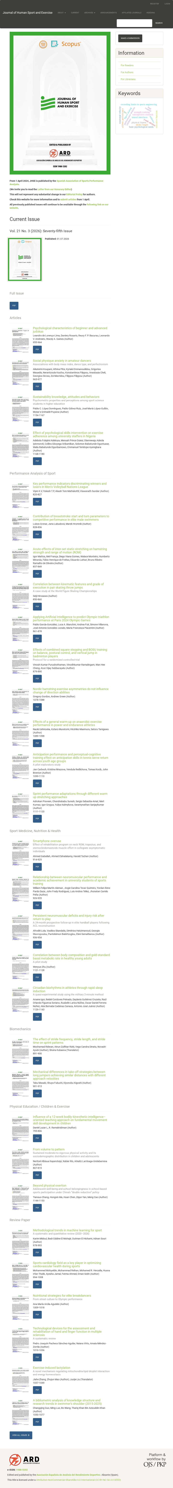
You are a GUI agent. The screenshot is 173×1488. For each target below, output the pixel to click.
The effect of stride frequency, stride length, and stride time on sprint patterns (69, 1040)
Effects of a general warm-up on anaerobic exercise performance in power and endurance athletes (67, 723)
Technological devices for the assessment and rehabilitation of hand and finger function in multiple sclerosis (67, 1333)
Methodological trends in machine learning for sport (67, 1231)
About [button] (61, 13)
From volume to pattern (66, 1153)
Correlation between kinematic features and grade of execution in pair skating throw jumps (68, 587)
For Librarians (128, 79)
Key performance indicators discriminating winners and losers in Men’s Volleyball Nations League (70, 485)
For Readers (127, 65)
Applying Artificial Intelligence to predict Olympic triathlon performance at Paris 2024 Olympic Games (71, 618)
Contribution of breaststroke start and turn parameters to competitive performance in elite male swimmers (71, 517)
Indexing (150, 13)
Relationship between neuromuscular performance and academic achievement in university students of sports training (70, 880)
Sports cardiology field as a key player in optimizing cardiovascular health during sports (67, 1264)
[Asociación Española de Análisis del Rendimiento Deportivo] (24, 1460)
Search (159, 23)
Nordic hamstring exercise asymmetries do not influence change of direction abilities (71, 690)
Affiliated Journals (131, 13)
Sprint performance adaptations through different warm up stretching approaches (70, 795)
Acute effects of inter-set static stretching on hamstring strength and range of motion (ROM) (70, 550)
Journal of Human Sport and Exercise (28, 12)
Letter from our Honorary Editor (54, 189)
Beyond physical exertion (70, 1189)
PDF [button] (14, 305)
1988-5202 (22, 1469)
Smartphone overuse (69, 846)
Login (167, 4)
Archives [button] (89, 13)
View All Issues (20, 1435)
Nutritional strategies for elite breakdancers (62, 1297)
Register (154, 4)
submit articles (68, 199)
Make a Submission (130, 38)
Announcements (108, 13)
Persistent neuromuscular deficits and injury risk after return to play (71, 920)
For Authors (127, 72)
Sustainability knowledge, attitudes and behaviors (68, 400)
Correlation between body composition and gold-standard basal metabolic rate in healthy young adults (71, 958)
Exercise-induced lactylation (71, 1371)
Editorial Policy (74, 194)
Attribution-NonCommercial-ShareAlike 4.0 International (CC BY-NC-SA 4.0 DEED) (78, 1480)
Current (75, 13)
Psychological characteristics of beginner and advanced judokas (70, 329)
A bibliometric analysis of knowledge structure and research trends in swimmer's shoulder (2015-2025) (67, 1401)
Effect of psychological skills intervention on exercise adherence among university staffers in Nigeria (68, 434)
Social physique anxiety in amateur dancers (70, 362)
